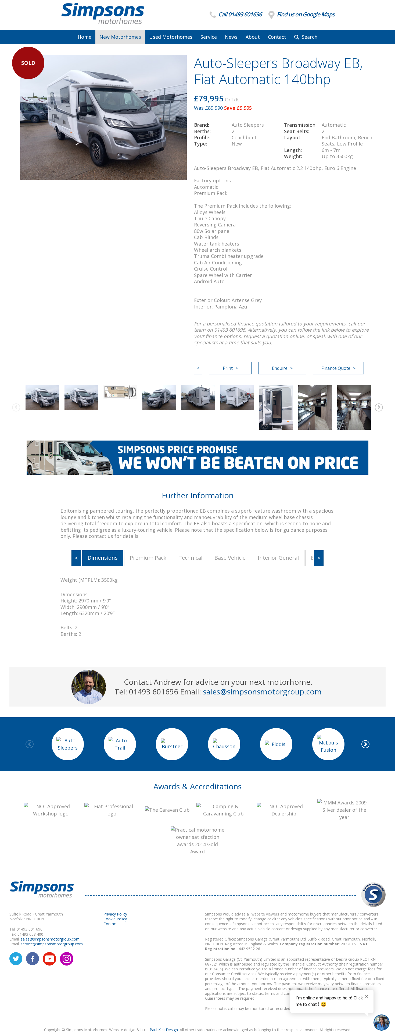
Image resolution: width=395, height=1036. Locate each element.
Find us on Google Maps (305, 14)
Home (84, 37)
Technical (190, 557)
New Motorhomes (120, 37)
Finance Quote (335, 368)
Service (208, 37)
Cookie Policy (115, 918)
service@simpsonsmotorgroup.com (52, 943)
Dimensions (103, 557)
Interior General (278, 557)
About (253, 37)
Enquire (280, 368)
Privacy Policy (115, 914)
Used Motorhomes (170, 37)
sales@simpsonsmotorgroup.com (262, 691)
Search (308, 37)
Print (228, 368)
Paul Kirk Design (164, 1029)
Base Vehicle (230, 557)
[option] (42, 397)
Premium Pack (148, 557)
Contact (277, 37)
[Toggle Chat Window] (382, 1022)
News (231, 37)
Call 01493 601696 (239, 14)
